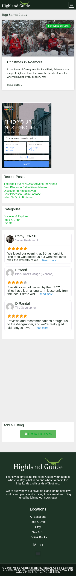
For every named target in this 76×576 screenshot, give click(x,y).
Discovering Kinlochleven (20, 190)
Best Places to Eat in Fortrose (22, 194)
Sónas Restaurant (26, 240)
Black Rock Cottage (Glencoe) (34, 274)
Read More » (14, 85)
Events (8, 223)
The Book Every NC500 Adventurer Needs (30, 183)
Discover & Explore (16, 216)
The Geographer (25, 307)
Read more (49, 260)
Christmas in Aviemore (24, 62)
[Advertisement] (38, 381)
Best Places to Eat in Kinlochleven (25, 187)
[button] (71, 5)
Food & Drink (12, 219)
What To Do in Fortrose (18, 197)
